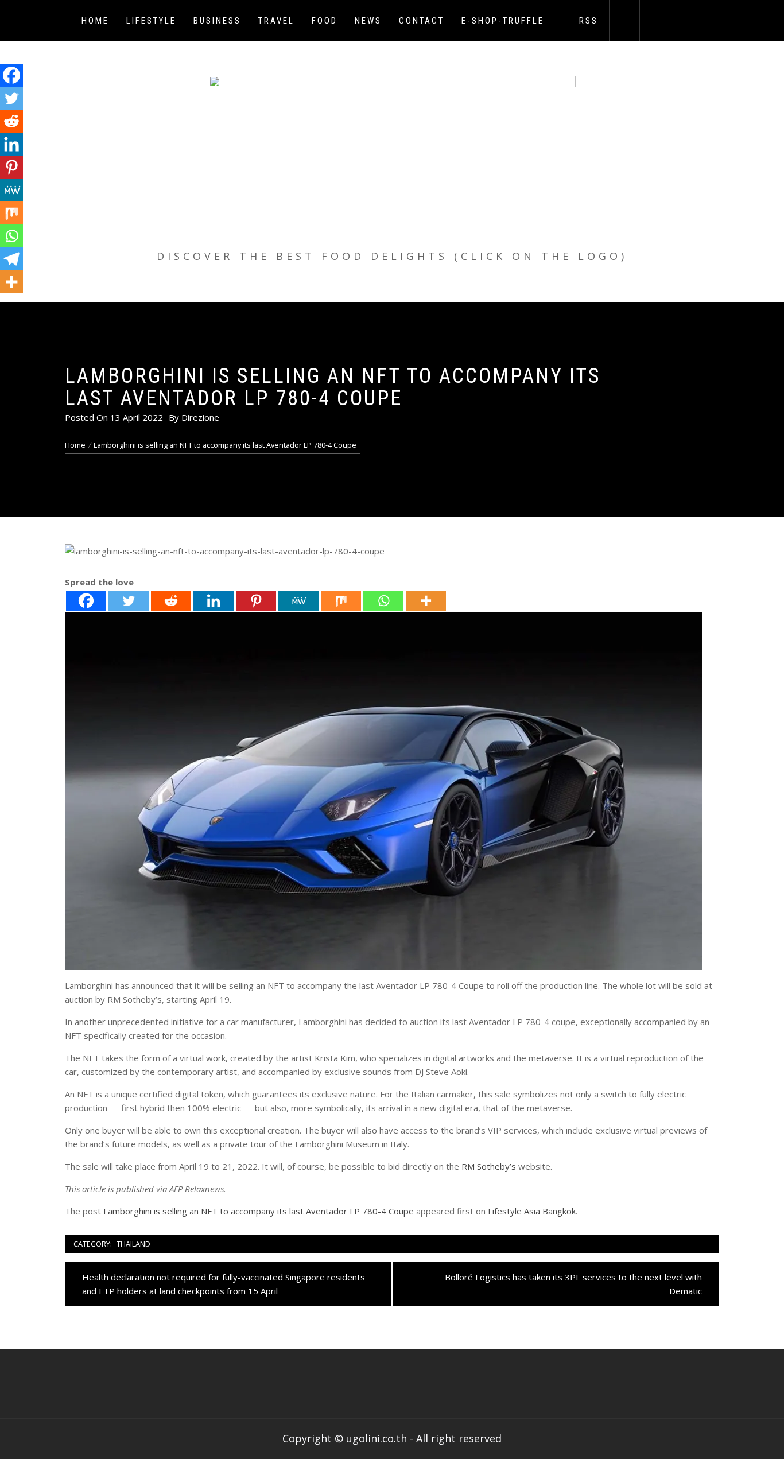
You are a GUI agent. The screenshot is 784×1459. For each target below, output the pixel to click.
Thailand (133, 1244)
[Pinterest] (256, 601)
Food (324, 20)
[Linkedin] (213, 601)
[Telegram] (11, 258)
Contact (421, 20)
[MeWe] (298, 601)
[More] (426, 601)
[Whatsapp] (383, 601)
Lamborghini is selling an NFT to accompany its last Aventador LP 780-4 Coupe (258, 1211)
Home (95, 20)
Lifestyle (151, 20)
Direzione (200, 417)
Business (217, 20)
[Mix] (341, 601)
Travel (276, 20)
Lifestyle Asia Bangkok (532, 1211)
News (368, 20)
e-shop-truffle (502, 20)
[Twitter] (128, 601)
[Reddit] (171, 601)
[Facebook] (86, 601)
